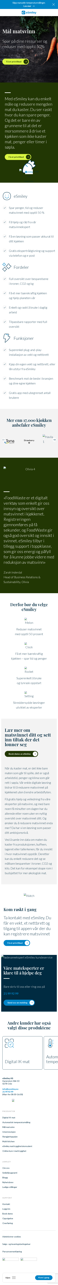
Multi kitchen (8, 1141)
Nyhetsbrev (7, 1182)
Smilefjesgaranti (9, 1172)
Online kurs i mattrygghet (14, 1151)
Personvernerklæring (12, 1251)
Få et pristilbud (15, 943)
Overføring (7, 1223)
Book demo (7, 1213)
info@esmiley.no (10, 1089)
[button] (54, 440)
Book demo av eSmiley (20, 754)
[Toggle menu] (14, 1277)
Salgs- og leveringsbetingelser (16, 1244)
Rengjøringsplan (10, 1136)
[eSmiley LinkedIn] (3, 1100)
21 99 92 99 (11, 993)
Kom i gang (43, 1277)
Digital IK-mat (8, 1117)
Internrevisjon (9, 1132)
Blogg (5, 1177)
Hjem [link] (8, 1277)
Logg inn (6, 1209)
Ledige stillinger (9, 1187)
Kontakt (6, 1204)
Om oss (6, 1168)
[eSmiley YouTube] (13, 1100)
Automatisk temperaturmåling (16, 1122)
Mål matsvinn (8, 1127)
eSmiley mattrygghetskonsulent (17, 1146)
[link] (29, 12)
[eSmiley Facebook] (8, 1100)
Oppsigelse (7, 1218)
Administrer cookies (11, 1236)
